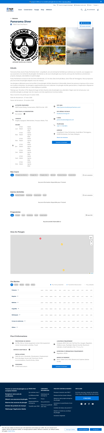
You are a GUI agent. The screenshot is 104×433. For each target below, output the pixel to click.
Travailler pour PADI (34, 406)
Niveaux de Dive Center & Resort (62, 395)
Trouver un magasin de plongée (65, 5)
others (33, 284)
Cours (20, 10)
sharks (16, 284)
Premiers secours (61, 175)
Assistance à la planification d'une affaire (63, 404)
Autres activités (86, 26)
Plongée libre (43, 175)
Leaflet (91, 273)
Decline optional (83, 429)
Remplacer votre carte (81, 5)
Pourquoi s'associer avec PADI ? (62, 392)
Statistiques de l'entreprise (45, 395)
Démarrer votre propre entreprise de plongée (63, 399)
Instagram (66, 113)
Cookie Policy (11, 431)
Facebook (60, 113)
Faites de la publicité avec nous (46, 405)
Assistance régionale (59, 415)
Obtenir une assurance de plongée (16, 399)
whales (22, 284)
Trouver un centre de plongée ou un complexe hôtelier (16, 390)
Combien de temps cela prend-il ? (63, 408)
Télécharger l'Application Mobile (15, 409)
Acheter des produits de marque (15, 406)
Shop (42, 10)
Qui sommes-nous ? (34, 392)
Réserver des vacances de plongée (16, 402)
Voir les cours (86, 23)
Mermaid (53, 175)
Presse (42, 399)
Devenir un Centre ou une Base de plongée (62, 411)
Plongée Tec (33, 175)
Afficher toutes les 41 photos (22, 62)
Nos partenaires (45, 402)
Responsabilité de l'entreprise (33, 402)
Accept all (95, 429)
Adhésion (49, 10)
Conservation (28, 10)
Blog (54, 5)
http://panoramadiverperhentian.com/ (69, 107)
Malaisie (15, 18)
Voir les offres (66, 2)
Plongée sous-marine (21, 175)
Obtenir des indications (62, 137)
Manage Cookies (70, 429)
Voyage (36, 10)
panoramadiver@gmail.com (65, 120)
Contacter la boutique (61, 142)
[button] (63, 270)
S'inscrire (87, 398)
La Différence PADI (34, 395)
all (12, 284)
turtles (27, 284)
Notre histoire (32, 398)
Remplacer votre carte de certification (13, 395)
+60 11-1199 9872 (62, 126)
